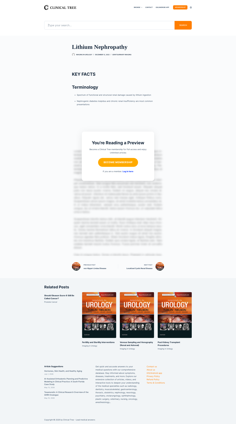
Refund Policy (153, 379)
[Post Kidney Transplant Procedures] (175, 315)
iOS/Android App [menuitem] (162, 7)
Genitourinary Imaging (121, 55)
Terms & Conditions (156, 383)
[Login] (191, 7)
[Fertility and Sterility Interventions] (99, 315)
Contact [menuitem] (149, 7)
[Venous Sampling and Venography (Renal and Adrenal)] (137, 315)
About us (151, 369)
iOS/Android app (154, 373)
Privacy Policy (153, 376)
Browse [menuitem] (137, 7)
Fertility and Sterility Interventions (98, 342)
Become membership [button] (118, 162)
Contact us (152, 366)
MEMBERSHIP (180, 7)
